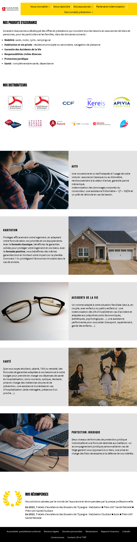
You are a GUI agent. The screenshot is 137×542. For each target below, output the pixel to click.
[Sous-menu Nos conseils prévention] (92, 12)
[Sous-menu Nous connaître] (49, 7)
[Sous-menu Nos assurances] (92, 7)
